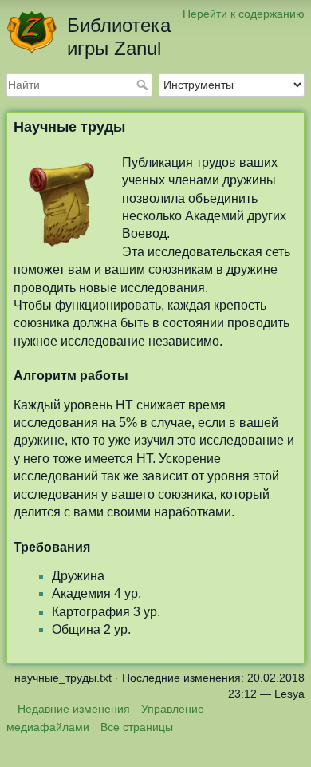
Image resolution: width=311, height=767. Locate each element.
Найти (144, 84)
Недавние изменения (74, 708)
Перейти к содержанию (244, 13)
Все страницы (136, 727)
